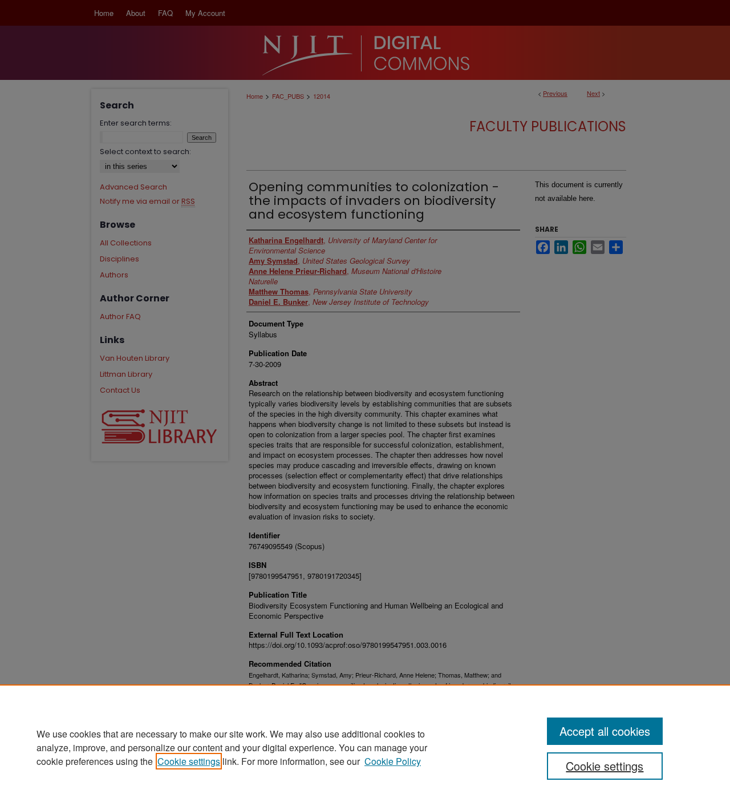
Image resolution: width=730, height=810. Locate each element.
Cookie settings (188, 761)
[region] (365, 747)
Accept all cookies (604, 731)
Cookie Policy (392, 761)
